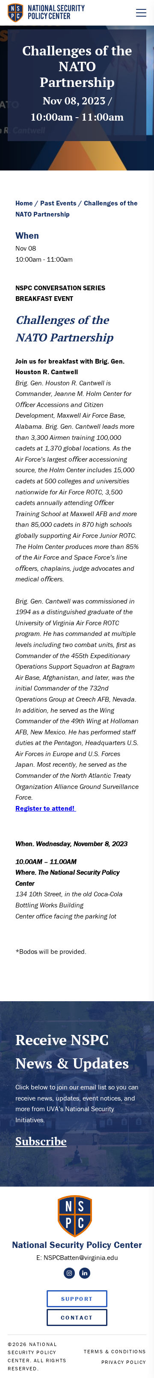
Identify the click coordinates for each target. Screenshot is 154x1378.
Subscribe (41, 1141)
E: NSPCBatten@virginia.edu (77, 1257)
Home (24, 203)
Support (77, 1299)
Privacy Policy (123, 1362)
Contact (77, 1317)
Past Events (58, 203)
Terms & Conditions (115, 1351)
